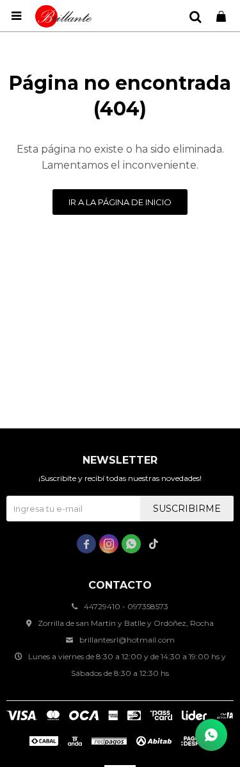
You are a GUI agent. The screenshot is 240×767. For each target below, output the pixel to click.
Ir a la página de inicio (120, 202)
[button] (195, 16)
